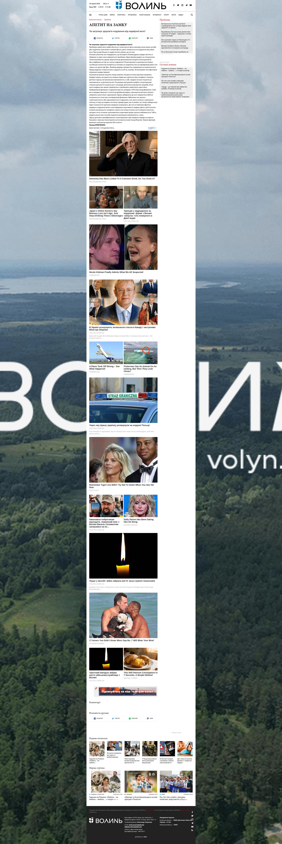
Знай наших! (144, 15)
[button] (106, 4)
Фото (174, 15)
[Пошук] (192, 15)
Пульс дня (103, 15)
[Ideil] (141, 837)
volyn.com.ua (150, 810)
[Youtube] (190, 5)
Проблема (132, 15)
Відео (181, 15)
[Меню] (90, 15)
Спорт (166, 15)
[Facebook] (173, 5)
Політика (121, 15)
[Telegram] (186, 5)
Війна (112, 15)
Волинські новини (95, 20)
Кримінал (157, 15)
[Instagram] (182, 5)
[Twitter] (178, 5)
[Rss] (192, 830)
